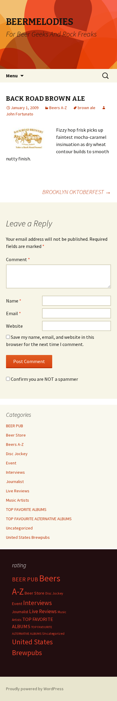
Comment (18, 259)
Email (13, 313)
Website (14, 326)
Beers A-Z (58, 107)
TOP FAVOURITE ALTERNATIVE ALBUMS (39, 518)
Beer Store (16, 435)
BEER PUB (14, 425)
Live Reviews (17, 491)
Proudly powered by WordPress (35, 688)
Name (13, 301)
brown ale (86, 107)
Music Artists (17, 500)
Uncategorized (19, 528)
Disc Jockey (17, 453)
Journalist (15, 481)
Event (11, 463)
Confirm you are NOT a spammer (44, 379)
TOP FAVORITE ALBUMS (26, 509)
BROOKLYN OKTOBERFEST (76, 191)
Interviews (15, 472)
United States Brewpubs (28, 537)
